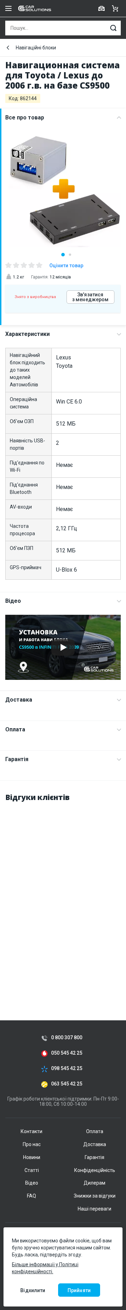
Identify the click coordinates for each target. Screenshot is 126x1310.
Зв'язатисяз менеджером (90, 297)
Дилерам (94, 1183)
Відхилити (32, 1290)
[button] (63, 254)
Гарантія (16, 759)
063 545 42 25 (66, 1084)
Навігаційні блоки (36, 47)
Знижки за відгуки (94, 1196)
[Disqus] (63, 896)
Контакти (31, 1131)
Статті (31, 1170)
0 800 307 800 (66, 1037)
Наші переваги (94, 1209)
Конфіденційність (94, 1170)
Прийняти (79, 1290)
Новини (31, 1157)
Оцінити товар (66, 265)
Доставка (18, 699)
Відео (13, 601)
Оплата (15, 729)
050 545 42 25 (66, 1053)
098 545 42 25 (66, 1068)
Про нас (32, 1144)
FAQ (31, 1196)
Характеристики (27, 334)
